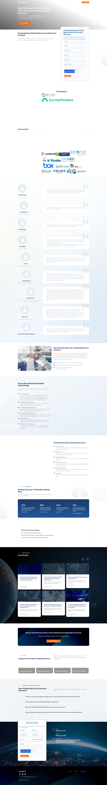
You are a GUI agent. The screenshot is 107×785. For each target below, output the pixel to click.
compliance (34, 410)
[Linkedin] (25, 774)
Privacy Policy (35, 776)
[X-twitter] (20, 774)
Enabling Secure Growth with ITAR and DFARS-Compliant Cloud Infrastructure (53, 578)
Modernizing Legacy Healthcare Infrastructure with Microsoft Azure (53, 605)
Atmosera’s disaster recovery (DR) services (65, 354)
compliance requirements (66, 359)
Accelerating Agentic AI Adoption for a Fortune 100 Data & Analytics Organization (77, 606)
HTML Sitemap (26, 779)
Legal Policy (21, 779)
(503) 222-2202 (61, 735)
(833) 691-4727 (61, 731)
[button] (24, 23)
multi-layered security (75, 453)
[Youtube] (22, 774)
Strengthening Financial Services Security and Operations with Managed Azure (28, 606)
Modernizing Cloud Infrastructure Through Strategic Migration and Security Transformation (28, 578)
